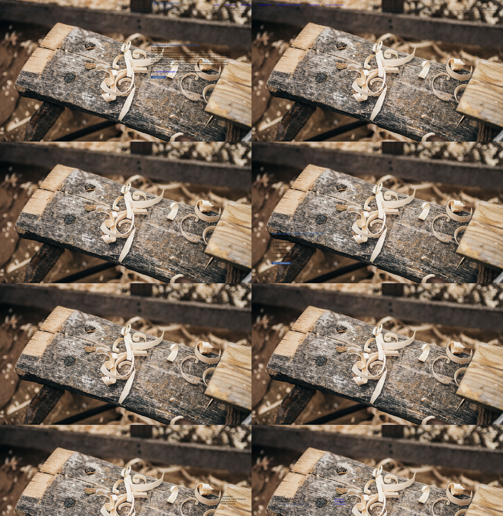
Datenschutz (340, 501)
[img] (174, 9)
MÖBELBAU (247, 5)
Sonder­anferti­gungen (165, 71)
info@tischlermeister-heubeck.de (294, 504)
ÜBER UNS (230, 5)
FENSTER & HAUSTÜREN (289, 5)
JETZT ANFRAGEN (334, 5)
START (216, 5)
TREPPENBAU (265, 5)
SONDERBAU (313, 5)
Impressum (339, 499)
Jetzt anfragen (340, 504)
